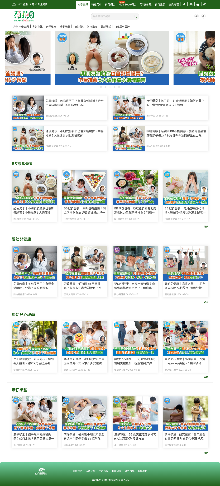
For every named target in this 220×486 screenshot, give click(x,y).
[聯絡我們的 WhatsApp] (204, 4)
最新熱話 (106, 26)
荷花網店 (110, 4)
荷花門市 (96, 4)
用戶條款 (103, 470)
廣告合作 (129, 470)
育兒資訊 (37, 26)
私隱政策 (116, 470)
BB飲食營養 (22, 163)
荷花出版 (160, 4)
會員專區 (174, 4)
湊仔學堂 (19, 389)
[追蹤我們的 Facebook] (184, 4)
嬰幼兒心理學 (23, 314)
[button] (101, 87)
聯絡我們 (143, 470)
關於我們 (77, 470)
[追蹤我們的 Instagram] (191, 4)
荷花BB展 (146, 4)
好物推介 (92, 26)
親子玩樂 (65, 26)
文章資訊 (83, 4)
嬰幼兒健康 (21, 239)
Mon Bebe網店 (127, 4)
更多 (206, 226)
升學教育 (51, 26)
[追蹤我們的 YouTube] (198, 4)
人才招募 (90, 470)
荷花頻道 (78, 26)
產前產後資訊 (21, 26)
